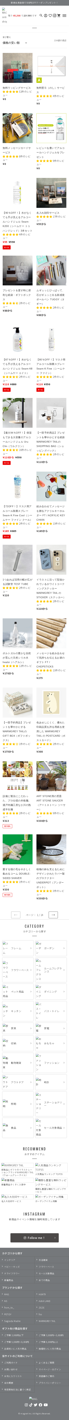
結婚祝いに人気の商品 (50, 1348)
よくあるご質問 (46, 1362)
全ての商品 (44, 1280)
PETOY (8, 1314)
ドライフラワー (12, 1273)
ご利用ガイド (11, 1362)
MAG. (7, 1294)
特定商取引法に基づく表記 (17, 1389)
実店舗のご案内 (46, 1376)
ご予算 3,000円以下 (14, 1335)
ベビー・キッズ (12, 1266)
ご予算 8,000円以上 (48, 1341)
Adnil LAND (44, 1300)
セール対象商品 (46, 1273)
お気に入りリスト (13, 1376)
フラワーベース (46, 1266)
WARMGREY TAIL (47, 1320)
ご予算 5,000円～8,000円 (16, 1341)
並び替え (7, 37)
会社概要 (8, 1382)
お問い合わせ (11, 1369)
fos (40, 1314)
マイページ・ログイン (50, 1369)
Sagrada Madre (12, 1320)
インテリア (9, 1259)
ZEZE (41, 1307)
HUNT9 (42, 1294)
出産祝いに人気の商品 (15, 1348)
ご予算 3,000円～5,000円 (51, 1335)
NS (5, 1300)
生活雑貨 (43, 1259)
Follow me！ (36, 1238)
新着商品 (8, 1280)
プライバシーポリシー (50, 1382)
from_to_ (9, 1307)
